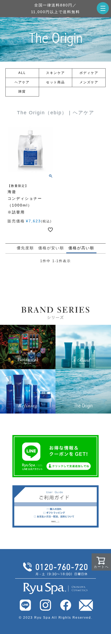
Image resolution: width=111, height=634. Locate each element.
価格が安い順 (51, 248)
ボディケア (88, 73)
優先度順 (25, 248)
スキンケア (55, 73)
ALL (22, 73)
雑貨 (22, 91)
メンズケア (88, 82)
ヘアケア (22, 82)
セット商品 (55, 82)
